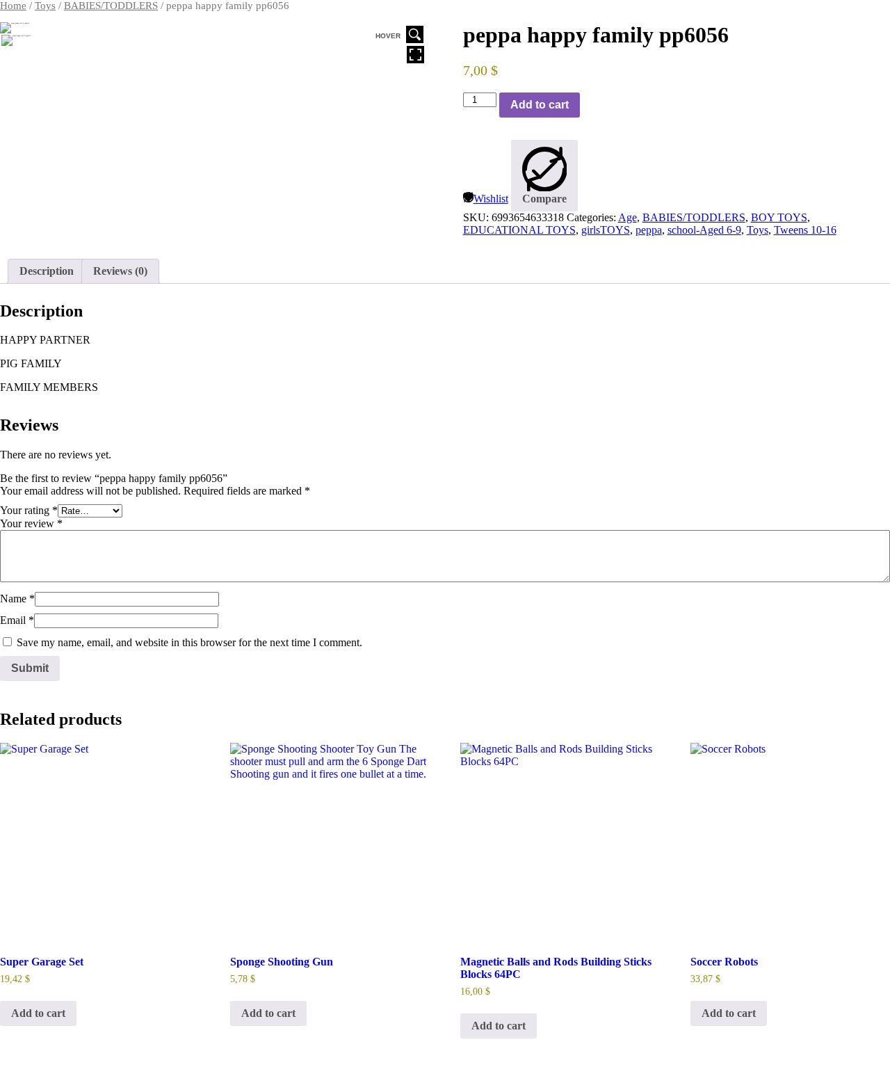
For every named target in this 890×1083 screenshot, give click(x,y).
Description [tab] (46, 271)
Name (17, 598)
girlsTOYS (605, 230)
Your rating (29, 510)
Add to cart (539, 105)
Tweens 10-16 (805, 230)
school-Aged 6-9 (704, 230)
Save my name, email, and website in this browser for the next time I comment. (189, 642)
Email (17, 620)
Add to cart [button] (38, 1013)
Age (627, 217)
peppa (649, 230)
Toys (45, 5)
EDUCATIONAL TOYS (519, 230)
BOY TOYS (779, 217)
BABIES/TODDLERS (111, 5)
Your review (31, 523)
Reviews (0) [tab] (120, 271)
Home (13, 5)
